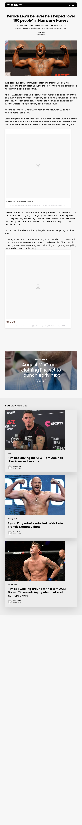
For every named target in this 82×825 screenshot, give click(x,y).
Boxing (10, 519)
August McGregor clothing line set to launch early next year (41, 370)
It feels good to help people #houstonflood (20, 201)
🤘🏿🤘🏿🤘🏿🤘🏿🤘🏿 (10, 322)
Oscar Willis (41, 33)
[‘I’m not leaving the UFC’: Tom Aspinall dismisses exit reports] (41, 441)
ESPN (62, 109)
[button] (73, 5)
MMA (9, 453)
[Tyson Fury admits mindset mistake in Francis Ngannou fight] (41, 506)
